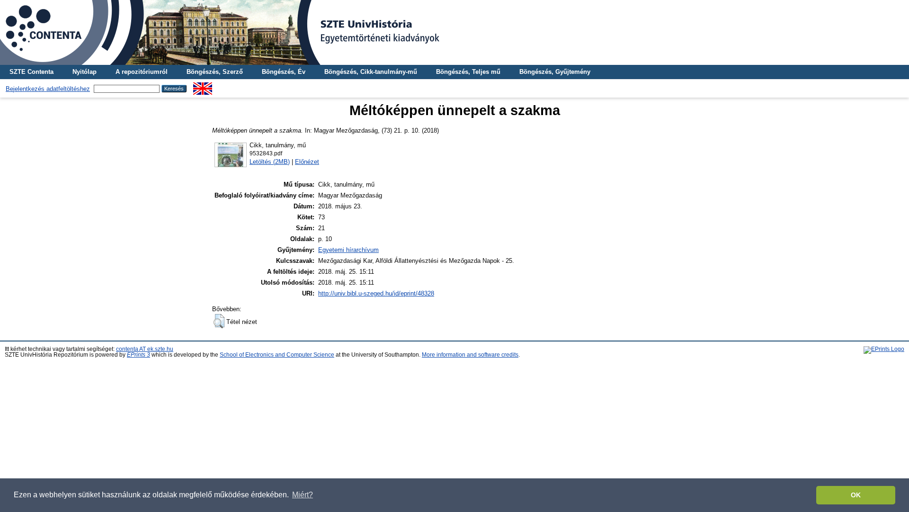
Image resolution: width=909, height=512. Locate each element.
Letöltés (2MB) (270, 161)
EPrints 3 (138, 355)
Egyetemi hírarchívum (348, 249)
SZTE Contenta (31, 71)
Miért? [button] (302, 495)
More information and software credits (470, 355)
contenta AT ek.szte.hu (144, 349)
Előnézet (307, 161)
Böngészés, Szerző (215, 71)
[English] (202, 86)
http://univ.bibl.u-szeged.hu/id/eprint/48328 (376, 293)
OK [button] (856, 495)
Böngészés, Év (283, 71)
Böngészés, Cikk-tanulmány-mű (370, 71)
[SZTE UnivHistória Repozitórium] (454, 32)
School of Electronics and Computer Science (277, 355)
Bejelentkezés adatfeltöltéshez (48, 88)
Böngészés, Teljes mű (468, 71)
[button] (219, 321)
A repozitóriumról (142, 71)
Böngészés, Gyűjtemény (554, 71)
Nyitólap (84, 71)
